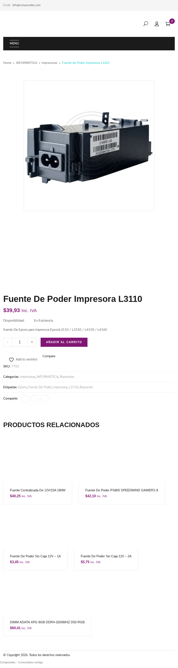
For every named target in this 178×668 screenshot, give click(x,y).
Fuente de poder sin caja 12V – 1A (35, 556)
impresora (60, 387)
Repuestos (67, 376)
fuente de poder (40, 387)
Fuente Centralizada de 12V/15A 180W (37, 490)
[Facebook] (25, 398)
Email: (7, 5)
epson (22, 387)
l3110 (73, 387)
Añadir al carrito (64, 342)
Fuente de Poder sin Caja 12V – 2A (106, 556)
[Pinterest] (44, 398)
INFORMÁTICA (26, 62)
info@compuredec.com (26, 5)
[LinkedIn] (35, 398)
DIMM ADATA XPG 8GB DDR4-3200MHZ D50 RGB (47, 622)
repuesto (86, 387)
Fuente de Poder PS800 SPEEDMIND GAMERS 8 (121, 490)
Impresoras (49, 62)
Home (7, 62)
